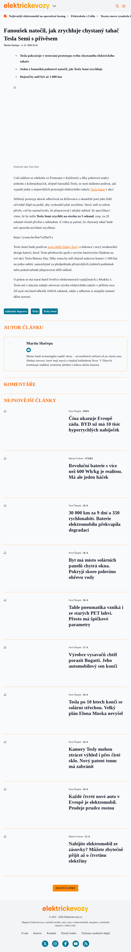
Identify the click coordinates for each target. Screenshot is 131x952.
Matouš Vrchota (76, 458)
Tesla (35, 311)
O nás (24, 933)
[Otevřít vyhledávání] (117, 6)
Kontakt (51, 933)
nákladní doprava (16, 311)
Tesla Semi (97, 189)
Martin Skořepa (11, 45)
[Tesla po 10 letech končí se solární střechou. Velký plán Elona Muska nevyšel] (34, 710)
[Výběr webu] (54, 6)
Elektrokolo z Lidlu (83, 16)
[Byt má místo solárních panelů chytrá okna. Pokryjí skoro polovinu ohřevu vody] (34, 568)
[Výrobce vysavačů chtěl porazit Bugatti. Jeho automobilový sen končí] (34, 663)
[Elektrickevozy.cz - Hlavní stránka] (27, 6)
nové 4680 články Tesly (63, 247)
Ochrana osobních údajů (96, 933)
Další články (66, 888)
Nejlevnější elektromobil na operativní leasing (37, 16)
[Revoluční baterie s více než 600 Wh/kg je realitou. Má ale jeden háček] (34, 474)
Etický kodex (69, 933)
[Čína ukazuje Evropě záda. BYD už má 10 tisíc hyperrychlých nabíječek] (34, 427)
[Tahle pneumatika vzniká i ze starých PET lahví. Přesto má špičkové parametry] (34, 616)
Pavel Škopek (75, 411)
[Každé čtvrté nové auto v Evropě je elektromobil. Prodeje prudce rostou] (34, 805)
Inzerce (37, 933)
